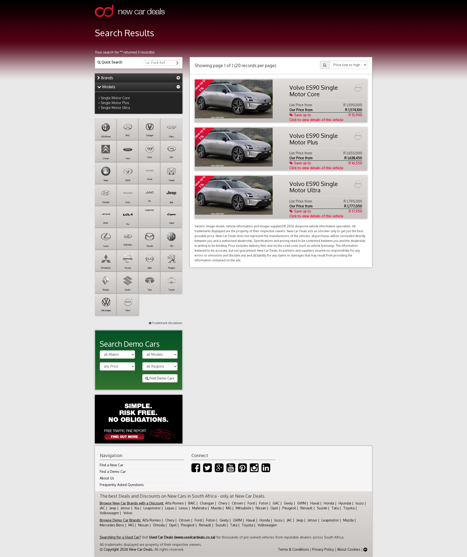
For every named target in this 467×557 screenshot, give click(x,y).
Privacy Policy (323, 549)
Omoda (159, 525)
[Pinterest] (242, 470)
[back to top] (365, 549)
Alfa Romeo (174, 503)
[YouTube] (230, 470)
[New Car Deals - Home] (130, 20)
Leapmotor (152, 508)
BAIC (192, 503)
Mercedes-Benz (112, 525)
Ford (251, 503)
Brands (106, 77)
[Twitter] (207, 470)
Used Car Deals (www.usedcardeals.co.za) (182, 537)
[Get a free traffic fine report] (138, 419)
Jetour (125, 508)
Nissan (261, 508)
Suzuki (322, 508)
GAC (276, 503)
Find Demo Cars (161, 378)
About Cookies (348, 549)
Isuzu (360, 503)
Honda (329, 503)
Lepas (169, 508)
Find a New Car (111, 465)
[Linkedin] (265, 470)
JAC (102, 508)
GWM (301, 503)
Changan (207, 503)
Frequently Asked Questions (122, 485)
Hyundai (345, 503)
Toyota (349, 508)
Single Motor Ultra (115, 108)
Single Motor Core (115, 98)
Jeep (112, 508)
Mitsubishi (243, 508)
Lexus (183, 508)
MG (228, 508)
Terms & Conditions (293, 549)
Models (108, 86)
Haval (314, 503)
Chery (222, 503)
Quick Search (111, 62)
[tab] (138, 78)
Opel (274, 508)
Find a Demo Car (113, 471)
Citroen (237, 503)
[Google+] (219, 470)
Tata (335, 508)
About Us (107, 478)
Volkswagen (109, 513)
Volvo (127, 513)
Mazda (216, 508)
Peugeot (289, 508)
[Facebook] (195, 470)
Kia (137, 508)
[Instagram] (254, 470)
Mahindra (199, 508)
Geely (288, 503)
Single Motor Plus (115, 103)
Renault (306, 508)
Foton (263, 503)
